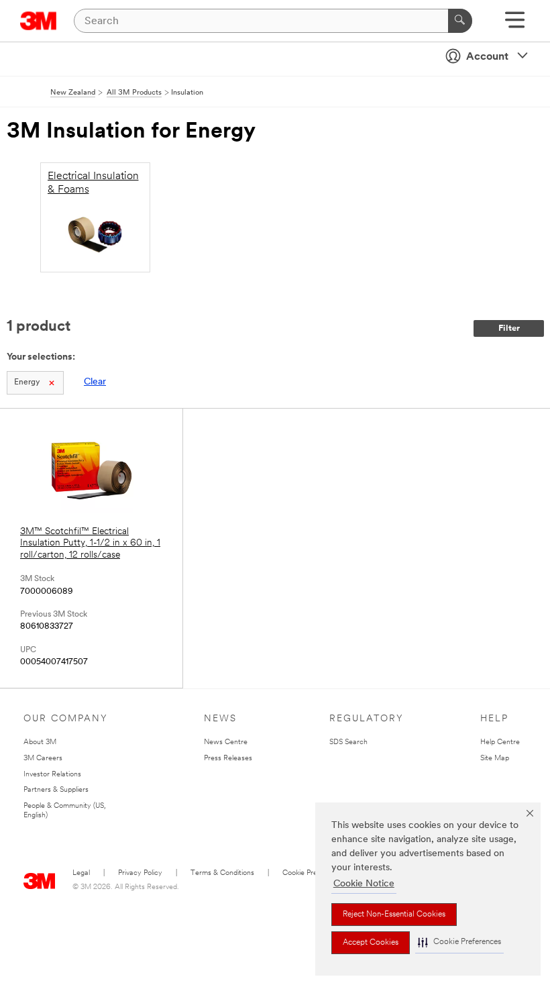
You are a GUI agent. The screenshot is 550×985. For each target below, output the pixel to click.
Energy (27, 382)
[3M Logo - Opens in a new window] (38, 21)
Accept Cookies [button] (370, 943)
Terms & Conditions (222, 873)
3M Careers (42, 758)
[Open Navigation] (515, 24)
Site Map (494, 758)
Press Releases (228, 758)
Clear (95, 382)
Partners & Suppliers (56, 790)
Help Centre (500, 742)
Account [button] (487, 57)
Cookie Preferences (314, 873)
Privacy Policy (140, 873)
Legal (81, 873)
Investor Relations (52, 774)
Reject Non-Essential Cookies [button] (394, 915)
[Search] (460, 21)
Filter (509, 328)
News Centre (226, 742)
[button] (459, 942)
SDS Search (348, 742)
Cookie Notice (363, 884)
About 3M (39, 742)
